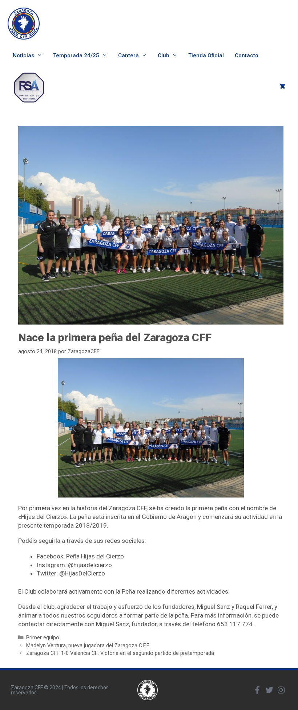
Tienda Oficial (206, 55)
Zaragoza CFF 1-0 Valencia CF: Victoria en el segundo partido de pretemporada (120, 653)
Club (163, 55)
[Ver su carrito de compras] (282, 87)
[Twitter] (269, 690)
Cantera (128, 55)
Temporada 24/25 (76, 55)
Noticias (23, 55)
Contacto (246, 55)
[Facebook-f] (257, 690)
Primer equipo (42, 638)
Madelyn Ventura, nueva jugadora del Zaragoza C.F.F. (88, 646)
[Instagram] (281, 690)
